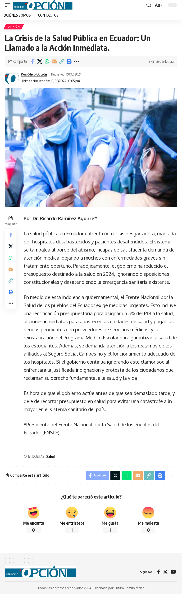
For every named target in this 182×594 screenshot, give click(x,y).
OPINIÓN (14, 26)
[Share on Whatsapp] (47, 61)
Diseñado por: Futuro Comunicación (119, 588)
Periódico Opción (34, 74)
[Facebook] (158, 572)
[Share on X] (39, 61)
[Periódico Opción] (43, 5)
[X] (165, 572)
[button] (9, 5)
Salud (50, 456)
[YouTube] (173, 572)
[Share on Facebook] (32, 61)
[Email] (54, 61)
